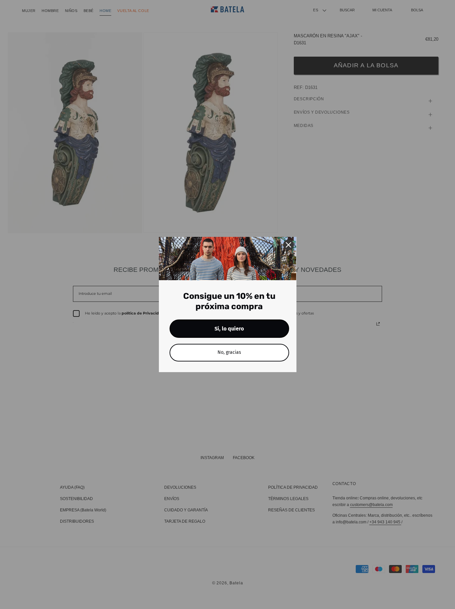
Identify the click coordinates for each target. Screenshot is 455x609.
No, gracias (229, 352)
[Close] (288, 245)
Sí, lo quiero (229, 328)
